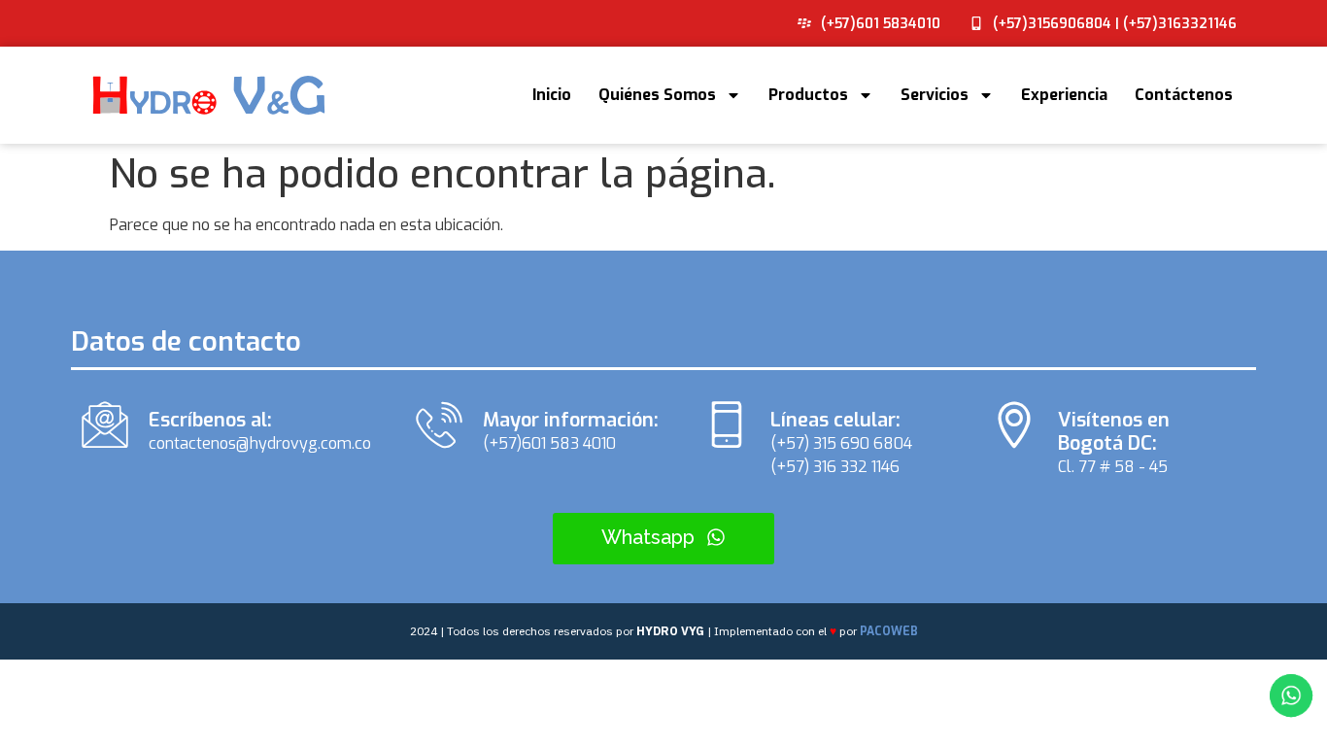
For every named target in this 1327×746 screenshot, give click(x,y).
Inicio (551, 95)
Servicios (935, 95)
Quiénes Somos (657, 95)
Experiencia (1064, 95)
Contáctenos (1184, 95)
